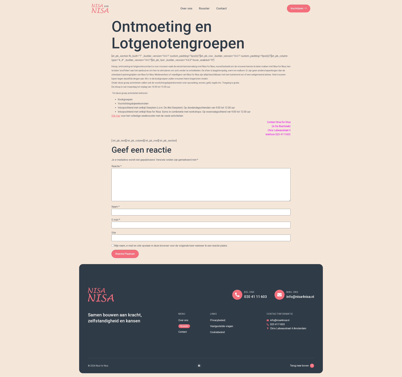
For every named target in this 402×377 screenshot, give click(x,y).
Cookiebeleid (217, 332)
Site (113, 232)
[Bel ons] (237, 295)
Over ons (186, 8)
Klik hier (115, 115)
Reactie (116, 166)
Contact (222, 8)
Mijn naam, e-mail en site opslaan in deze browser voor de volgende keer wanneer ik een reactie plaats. (171, 245)
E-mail (115, 220)
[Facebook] (199, 365)
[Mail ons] (279, 295)
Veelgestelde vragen (221, 326)
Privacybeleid (217, 320)
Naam (115, 207)
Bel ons (249, 292)
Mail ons (292, 292)
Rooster (204, 8)
